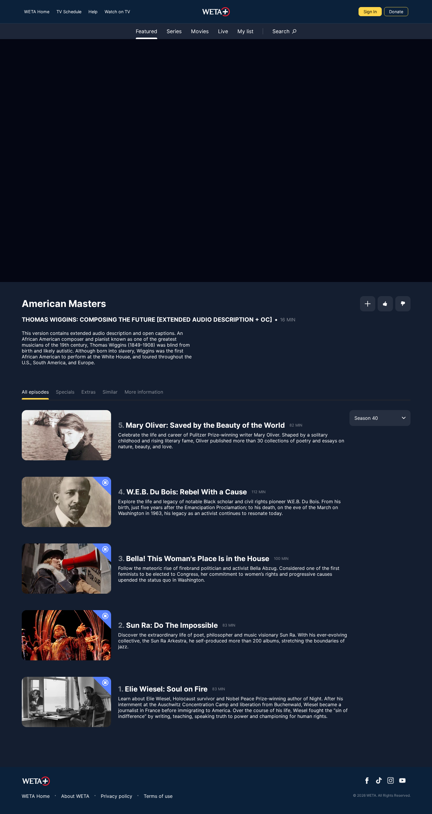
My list (245, 31)
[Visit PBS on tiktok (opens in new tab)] (378, 781)
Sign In (370, 11)
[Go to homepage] (216, 11)
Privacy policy (116, 796)
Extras (88, 392)
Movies (200, 31)
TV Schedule (68, 11)
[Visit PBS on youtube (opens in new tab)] (402, 781)
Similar (110, 392)
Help (93, 11)
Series (174, 31)
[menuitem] (37, 11)
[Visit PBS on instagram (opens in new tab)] (390, 781)
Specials (65, 392)
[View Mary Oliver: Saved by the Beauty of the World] (66, 435)
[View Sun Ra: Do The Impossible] (66, 635)
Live (223, 31)
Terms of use (158, 796)
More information (144, 392)
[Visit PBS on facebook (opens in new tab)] (367, 781)
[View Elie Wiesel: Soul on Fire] (66, 702)
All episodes (35, 392)
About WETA (75, 796)
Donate (396, 11)
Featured (146, 31)
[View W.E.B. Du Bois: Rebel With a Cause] (66, 502)
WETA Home (36, 11)
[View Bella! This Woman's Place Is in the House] (66, 568)
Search (280, 31)
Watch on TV (117, 11)
